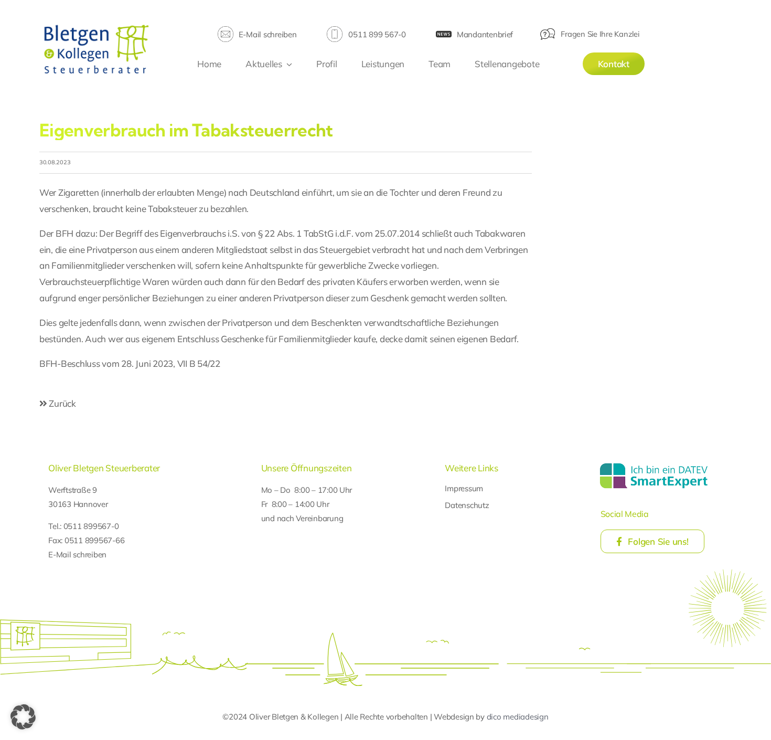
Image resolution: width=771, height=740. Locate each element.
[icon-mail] (225, 30)
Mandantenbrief (485, 34)
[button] (23, 717)
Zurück (61, 403)
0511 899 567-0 (376, 34)
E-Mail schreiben (268, 34)
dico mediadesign (518, 717)
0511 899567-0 (91, 526)
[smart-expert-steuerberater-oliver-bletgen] (654, 464)
